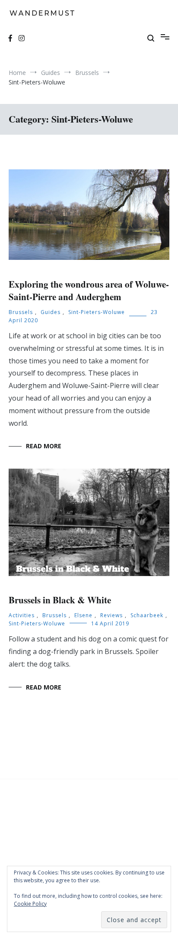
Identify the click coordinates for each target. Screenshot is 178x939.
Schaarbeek (146, 615)
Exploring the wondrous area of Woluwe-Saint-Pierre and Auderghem (89, 290)
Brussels (21, 312)
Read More (43, 446)
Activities (22, 615)
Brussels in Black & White (60, 599)
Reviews (111, 615)
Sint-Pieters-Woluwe (96, 312)
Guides (50, 312)
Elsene (83, 615)
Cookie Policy (30, 903)
